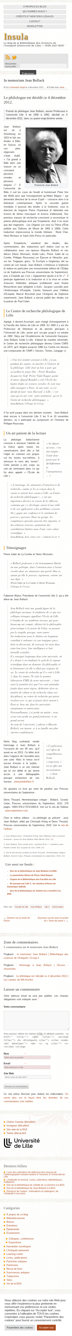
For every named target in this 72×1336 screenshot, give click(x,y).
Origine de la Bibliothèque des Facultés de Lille (33, 879)
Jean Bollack (36, 907)
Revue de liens (14, 1268)
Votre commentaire (14, 1006)
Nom (6, 1053)
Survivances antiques (18, 1272)
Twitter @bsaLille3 (16, 1133)
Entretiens (11, 1225)
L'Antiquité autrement (17, 1250)
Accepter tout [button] (46, 1327)
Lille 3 (46, 907)
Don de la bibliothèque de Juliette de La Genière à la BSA (35, 1185)
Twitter (14, 57)
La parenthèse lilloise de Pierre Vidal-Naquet (31, 875)
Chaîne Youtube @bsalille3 (20, 1121)
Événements (13, 1233)
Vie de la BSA (14, 1283)
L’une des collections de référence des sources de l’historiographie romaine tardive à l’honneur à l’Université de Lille (34, 1174)
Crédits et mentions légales (35, 16)
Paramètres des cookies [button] (20, 1327)
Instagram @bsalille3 (17, 1125)
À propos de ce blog (17, 1214)
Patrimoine (12, 1265)
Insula (16, 36)
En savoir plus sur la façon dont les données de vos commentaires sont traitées (36, 1098)
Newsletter (35, 26)
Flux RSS (8, 57)
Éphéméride (12, 1229)
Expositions (15, 1242)
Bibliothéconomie (15, 1218)
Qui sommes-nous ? (35, 11)
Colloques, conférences (21, 1238)
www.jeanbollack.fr (24, 781)
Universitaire (57, 907)
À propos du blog (34, 7)
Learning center (14, 1254)
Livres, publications (16, 1257)
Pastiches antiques (16, 1261)
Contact (34, 21)
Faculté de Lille (21, 907)
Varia (62, 87)
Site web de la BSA (16, 1129)
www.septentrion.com (16, 810)
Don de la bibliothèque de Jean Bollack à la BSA (33, 871)
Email (7, 1063)
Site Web (9, 1073)
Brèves (10, 1221)
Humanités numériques (18, 1246)
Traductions (12, 1276)
